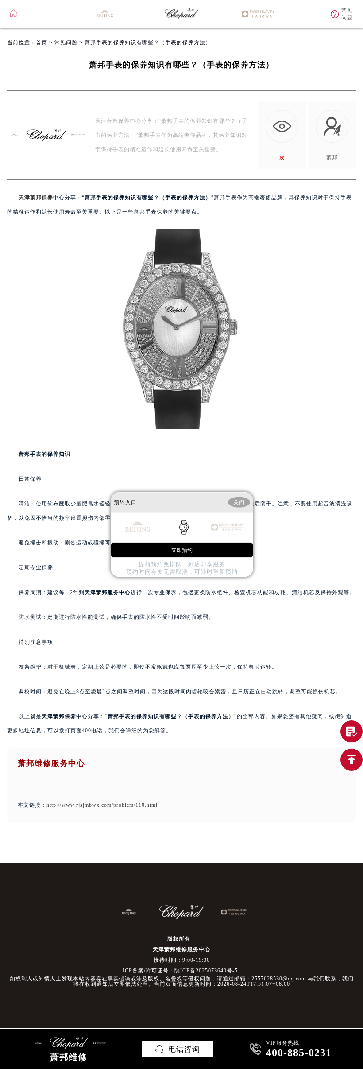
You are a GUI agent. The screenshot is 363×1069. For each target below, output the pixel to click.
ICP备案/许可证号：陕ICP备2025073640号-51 (182, 971)
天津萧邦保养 (36, 197)
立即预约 (182, 550)
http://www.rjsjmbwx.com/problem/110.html (102, 805)
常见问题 (65, 42)
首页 (41, 42)
